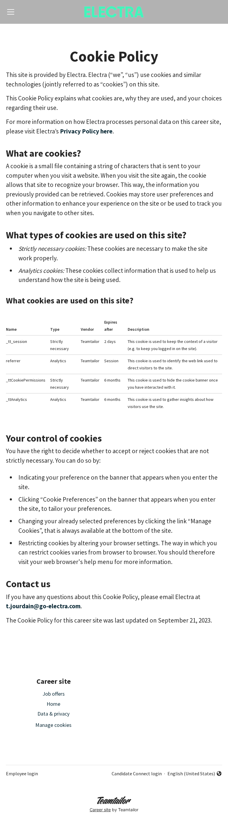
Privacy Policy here (86, 131)
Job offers (53, 693)
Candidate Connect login (137, 773)
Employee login (22, 773)
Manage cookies (53, 725)
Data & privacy (53, 713)
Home (53, 703)
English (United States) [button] (191, 774)
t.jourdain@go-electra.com (43, 606)
